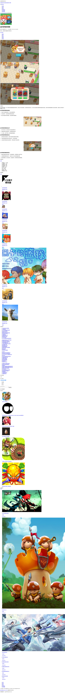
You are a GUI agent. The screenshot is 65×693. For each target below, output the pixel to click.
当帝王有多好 (4, 337)
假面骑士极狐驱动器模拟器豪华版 (7, 367)
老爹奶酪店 (4, 371)
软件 (8, 2)
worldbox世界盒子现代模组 (6, 343)
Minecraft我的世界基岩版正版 (6, 338)
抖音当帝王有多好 (5, 333)
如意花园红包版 (4, 344)
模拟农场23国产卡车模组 (6, 332)
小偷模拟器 (4, 329)
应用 (10, 2)
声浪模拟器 (4, 334)
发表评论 (10, 387)
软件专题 (4, 2)
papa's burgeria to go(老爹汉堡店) (7, 354)
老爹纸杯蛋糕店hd (5, 335)
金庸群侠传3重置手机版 (6, 363)
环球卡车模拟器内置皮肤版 (6, 356)
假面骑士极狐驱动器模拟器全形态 (7, 366)
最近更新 (3, 11)
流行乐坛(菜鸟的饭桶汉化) (6, 352)
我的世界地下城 (4, 336)
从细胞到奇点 (4, 373)
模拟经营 (5, 13)
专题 (3, 38)
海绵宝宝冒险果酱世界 (5, 364)
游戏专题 (1, 2)
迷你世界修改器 (4, 359)
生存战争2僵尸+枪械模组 (6, 341)
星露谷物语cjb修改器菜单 (6, 353)
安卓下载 (1, 32)
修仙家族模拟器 (4, 346)
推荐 (3, 37)
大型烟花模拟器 (4, 372)
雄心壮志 (3, 355)
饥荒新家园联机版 (5, 342)
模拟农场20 (4, 349)
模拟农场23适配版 (5, 350)
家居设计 (3, 351)
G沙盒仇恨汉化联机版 (5, 328)
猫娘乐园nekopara (5, 345)
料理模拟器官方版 (5, 357)
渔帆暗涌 (3, 365)
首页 (1, 13)
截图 (3, 34)
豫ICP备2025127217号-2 (4, 690)
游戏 (7, 2)
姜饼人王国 (4, 348)
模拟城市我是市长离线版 (6, 347)
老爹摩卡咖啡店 (4, 358)
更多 (1, 488)
